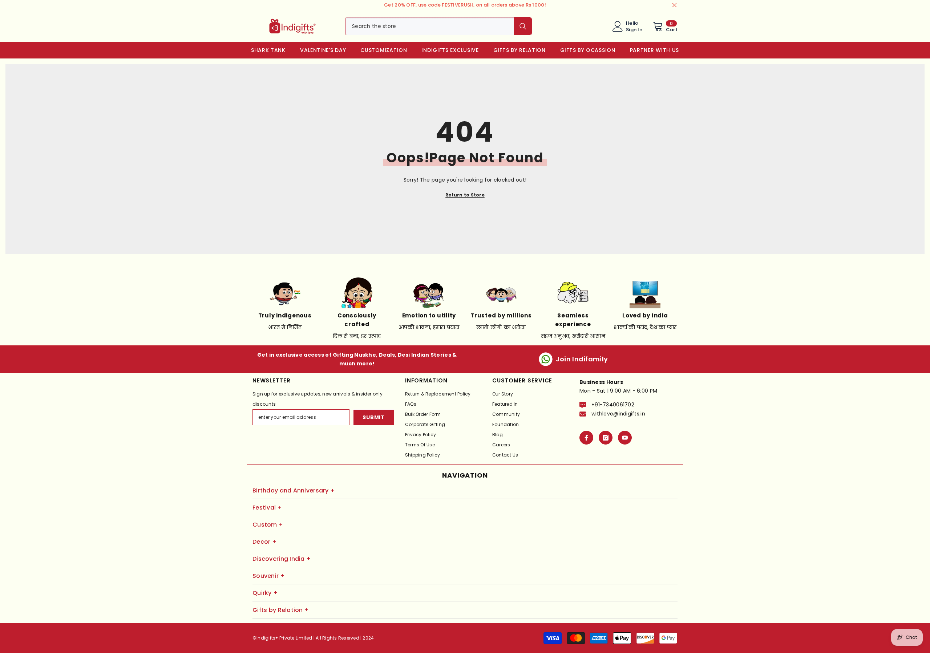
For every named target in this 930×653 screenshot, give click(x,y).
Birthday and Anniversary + (293, 490)
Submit (373, 417)
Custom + (267, 524)
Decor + (264, 542)
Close (674, 5)
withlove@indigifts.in (618, 413)
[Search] (438, 26)
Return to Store (465, 195)
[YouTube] (625, 438)
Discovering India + (281, 559)
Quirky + (265, 593)
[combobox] (429, 26)
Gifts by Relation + (280, 610)
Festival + (267, 507)
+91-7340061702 (612, 404)
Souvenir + (268, 576)
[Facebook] (586, 438)
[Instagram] (605, 438)
